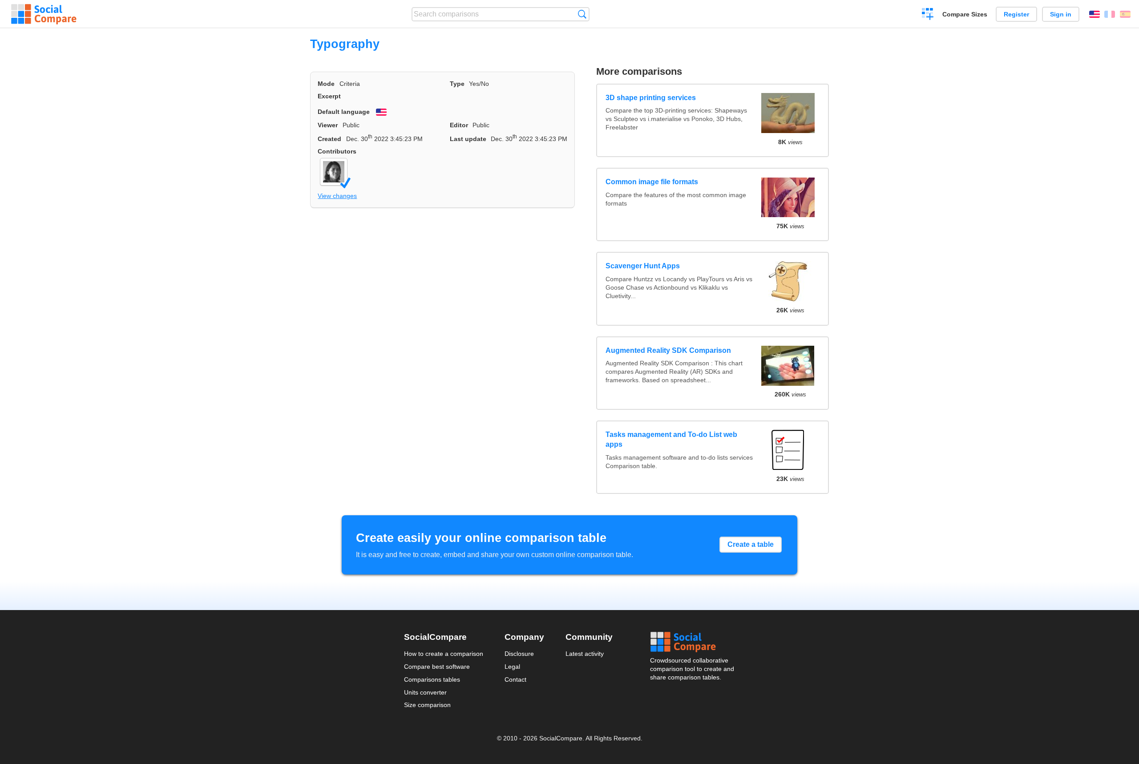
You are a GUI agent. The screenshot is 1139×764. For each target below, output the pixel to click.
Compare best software (437, 666)
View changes (337, 195)
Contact (515, 679)
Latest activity (584, 653)
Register (1016, 14)
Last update (468, 138)
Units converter (425, 692)
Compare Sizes (964, 14)
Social (692, 642)
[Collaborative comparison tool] (44, 14)
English (1094, 14)
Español (1125, 14)
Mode (326, 83)
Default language (344, 111)
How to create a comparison (443, 653)
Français (1109, 14)
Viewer (328, 125)
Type (457, 83)
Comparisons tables (432, 679)
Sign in (1060, 14)
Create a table (750, 544)
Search (582, 14)
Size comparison (427, 704)
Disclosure (519, 653)
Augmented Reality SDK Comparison (668, 350)
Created (329, 138)
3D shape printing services (651, 97)
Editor (459, 125)
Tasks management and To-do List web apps (671, 439)
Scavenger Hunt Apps (643, 266)
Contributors (337, 151)
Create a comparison (928, 15)
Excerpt (329, 96)
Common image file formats (652, 182)
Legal (512, 666)
